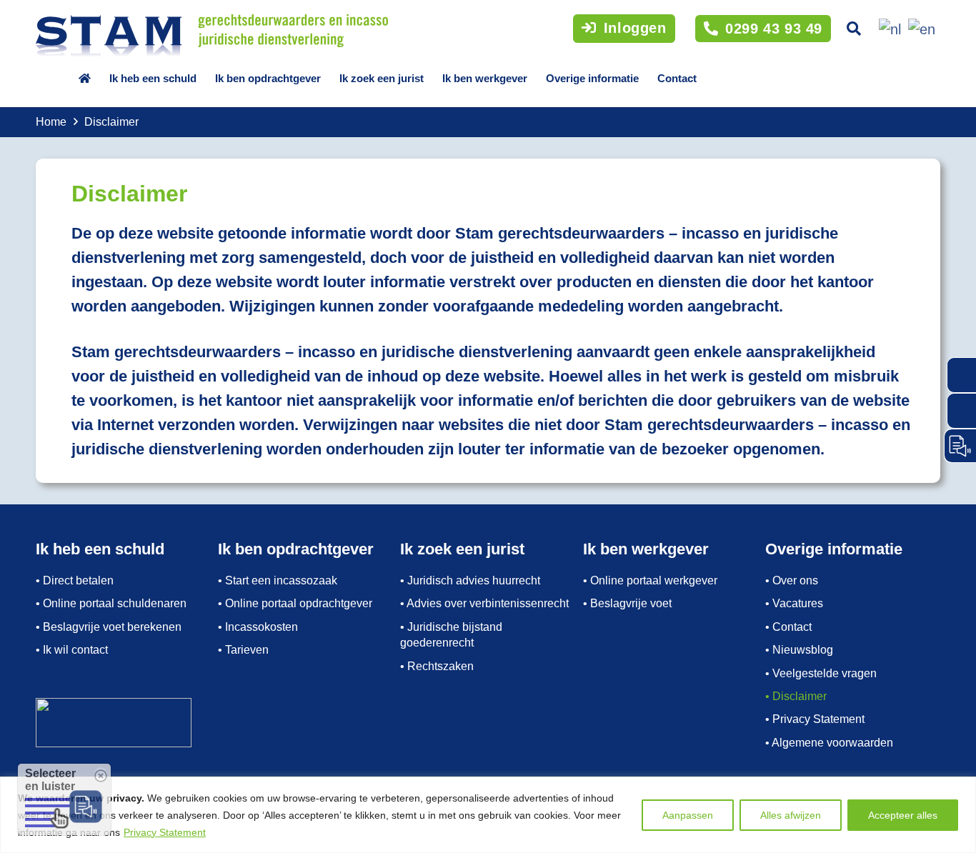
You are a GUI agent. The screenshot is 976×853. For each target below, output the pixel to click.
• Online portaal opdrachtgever (295, 603)
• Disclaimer (796, 696)
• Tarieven (243, 650)
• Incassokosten (258, 627)
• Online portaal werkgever (650, 580)
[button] (854, 28)
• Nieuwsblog (799, 650)
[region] (488, 815)
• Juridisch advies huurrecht (470, 580)
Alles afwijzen (790, 815)
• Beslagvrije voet (627, 603)
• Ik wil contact (72, 650)
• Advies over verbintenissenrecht (484, 603)
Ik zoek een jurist (381, 78)
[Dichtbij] (961, 788)
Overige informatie (592, 78)
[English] (919, 28)
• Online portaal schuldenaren (111, 603)
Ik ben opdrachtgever (268, 78)
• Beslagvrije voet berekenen (108, 627)
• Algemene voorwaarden (829, 743)
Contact (677, 78)
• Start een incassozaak (277, 580)
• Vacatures (794, 603)
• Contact (788, 627)
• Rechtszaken (437, 666)
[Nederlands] (887, 28)
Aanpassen (687, 815)
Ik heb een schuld (152, 78)
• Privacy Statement (815, 719)
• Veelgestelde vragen (821, 673)
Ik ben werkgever (484, 78)
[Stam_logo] (212, 35)
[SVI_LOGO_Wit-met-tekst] (123, 722)
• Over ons (791, 580)
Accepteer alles (902, 815)
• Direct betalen (75, 580)
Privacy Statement (165, 832)
